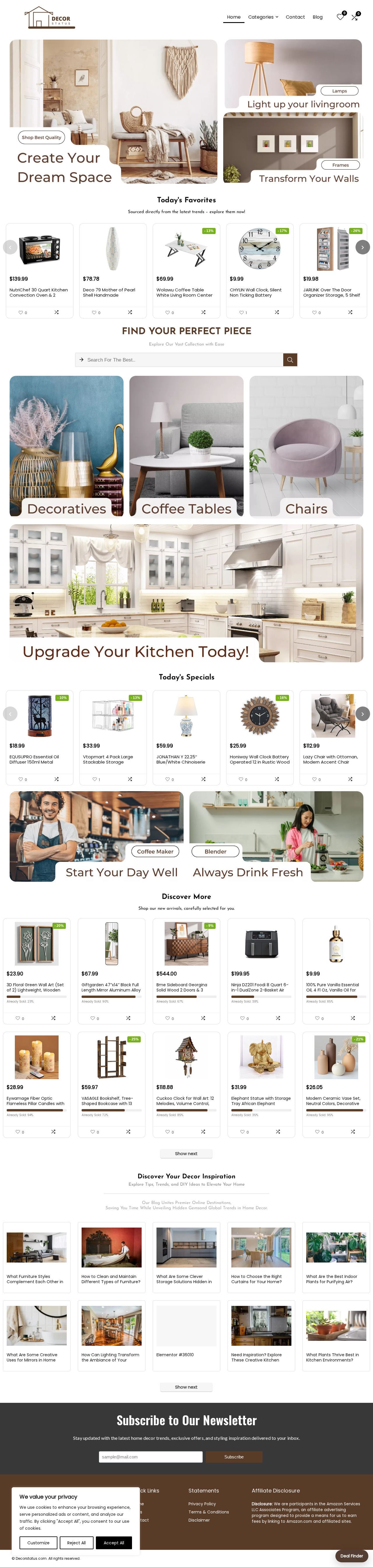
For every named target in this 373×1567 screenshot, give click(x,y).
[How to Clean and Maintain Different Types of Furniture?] (111, 1247)
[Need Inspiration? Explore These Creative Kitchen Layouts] (261, 1326)
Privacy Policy (202, 1504)
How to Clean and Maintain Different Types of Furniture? (111, 1279)
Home (234, 17)
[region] (76, 1521)
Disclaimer (199, 1520)
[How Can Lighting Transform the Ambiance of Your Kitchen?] (111, 1326)
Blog (318, 17)
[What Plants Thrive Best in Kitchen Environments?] (336, 1326)
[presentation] (10, 247)
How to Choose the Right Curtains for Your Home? (256, 1279)
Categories (261, 17)
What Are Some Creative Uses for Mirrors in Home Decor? (32, 1360)
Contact (295, 17)
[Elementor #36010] (186, 1326)
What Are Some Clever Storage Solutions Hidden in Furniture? (184, 1282)
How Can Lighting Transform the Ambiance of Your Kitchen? (110, 1360)
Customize (38, 1543)
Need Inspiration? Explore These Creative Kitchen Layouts (256, 1360)
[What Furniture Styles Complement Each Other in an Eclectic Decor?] (36, 1247)
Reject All (76, 1543)
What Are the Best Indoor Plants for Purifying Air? (331, 1279)
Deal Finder (352, 1556)
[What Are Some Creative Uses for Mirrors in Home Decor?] (36, 1326)
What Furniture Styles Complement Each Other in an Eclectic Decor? (35, 1282)
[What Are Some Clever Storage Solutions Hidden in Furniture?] (186, 1247)
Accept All (114, 1543)
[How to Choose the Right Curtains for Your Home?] (261, 1247)
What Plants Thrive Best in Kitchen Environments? (332, 1357)
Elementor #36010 (175, 1355)
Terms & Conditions (209, 1512)
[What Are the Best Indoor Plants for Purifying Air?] (336, 1247)
